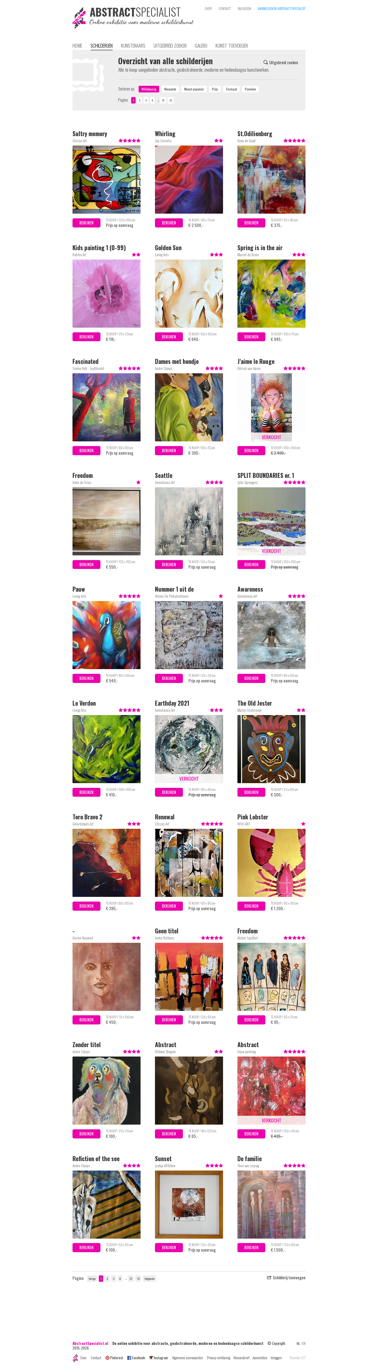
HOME (77, 45)
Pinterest (116, 1357)
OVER (208, 8)
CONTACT (225, 8)
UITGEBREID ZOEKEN (170, 45)
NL (298, 1343)
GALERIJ (201, 45)
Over (83, 1357)
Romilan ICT (297, 1357)
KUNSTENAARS (133, 45)
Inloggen (276, 1357)
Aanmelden (260, 1357)
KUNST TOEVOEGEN (232, 45)
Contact (96, 1357)
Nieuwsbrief (241, 1357)
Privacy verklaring (218, 1357)
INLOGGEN (244, 8)
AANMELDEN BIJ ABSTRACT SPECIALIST (281, 8)
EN (303, 1343)
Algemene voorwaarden (187, 1357)
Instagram (161, 1357)
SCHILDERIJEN (101, 45)
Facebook (138, 1357)
